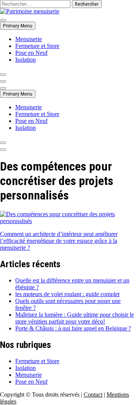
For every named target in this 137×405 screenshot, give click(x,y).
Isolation (25, 59)
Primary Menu (17, 26)
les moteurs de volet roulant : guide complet (67, 294)
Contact (93, 394)
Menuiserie (28, 39)
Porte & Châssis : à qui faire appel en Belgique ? (73, 328)
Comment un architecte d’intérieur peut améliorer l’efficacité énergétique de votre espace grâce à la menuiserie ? (59, 241)
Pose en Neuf (31, 52)
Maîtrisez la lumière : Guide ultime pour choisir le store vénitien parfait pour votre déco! (74, 318)
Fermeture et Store (37, 46)
